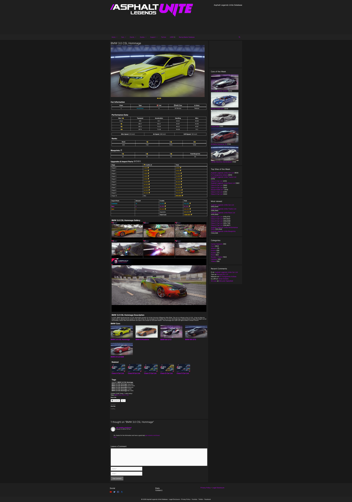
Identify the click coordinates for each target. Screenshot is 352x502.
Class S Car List (183, 373)
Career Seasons (217, 244)
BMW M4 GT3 (165, 340)
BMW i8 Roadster (142, 339)
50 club (213, 281)
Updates (214, 259)
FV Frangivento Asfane (227, 276)
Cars (122, 37)
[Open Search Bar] (239, 37)
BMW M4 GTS (190, 339)
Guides (142, 37)
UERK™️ (172, 37)
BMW (115, 395)
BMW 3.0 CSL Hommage (120, 339)
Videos (213, 261)
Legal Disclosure (218, 488)
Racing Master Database (187, 37)
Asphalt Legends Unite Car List (226, 272)
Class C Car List (150, 373)
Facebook (207, 499)
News (213, 255)
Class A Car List (118, 373)
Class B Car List (134, 373)
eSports (214, 248)
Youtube (194, 499)
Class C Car (125, 395)
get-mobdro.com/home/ (124, 427)
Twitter (200, 499)
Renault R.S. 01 (222, 274)
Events (132, 37)
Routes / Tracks (216, 257)
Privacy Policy (205, 488)
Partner (163, 37)
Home (113, 37)
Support (153, 37)
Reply (115, 437)
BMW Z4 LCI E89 (117, 357)
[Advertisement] (228, 19)
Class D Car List (166, 373)
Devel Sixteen (223, 279)
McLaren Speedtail (226, 281)
